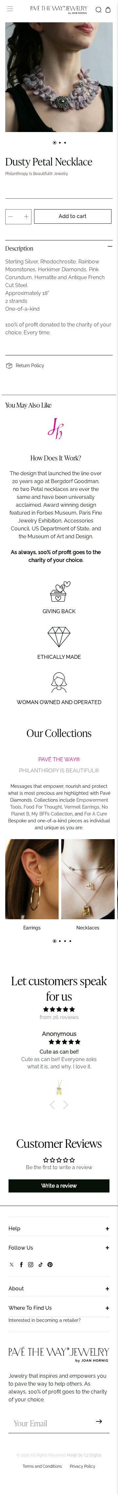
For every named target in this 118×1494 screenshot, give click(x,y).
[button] (54, 1104)
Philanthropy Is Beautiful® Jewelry (36, 173)
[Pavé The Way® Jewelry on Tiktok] (40, 1266)
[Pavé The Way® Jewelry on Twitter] (12, 1266)
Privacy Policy (82, 1466)
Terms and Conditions (42, 1466)
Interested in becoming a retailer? (45, 1320)
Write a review (59, 1186)
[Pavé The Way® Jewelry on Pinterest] (50, 1266)
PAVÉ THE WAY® (59, 759)
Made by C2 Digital (84, 1455)
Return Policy (30, 365)
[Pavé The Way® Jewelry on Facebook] (21, 1266)
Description (19, 249)
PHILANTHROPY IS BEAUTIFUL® (59, 771)
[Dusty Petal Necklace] (59, 77)
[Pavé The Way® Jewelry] (59, 10)
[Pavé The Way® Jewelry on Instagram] (31, 1266)
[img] (59, 1009)
